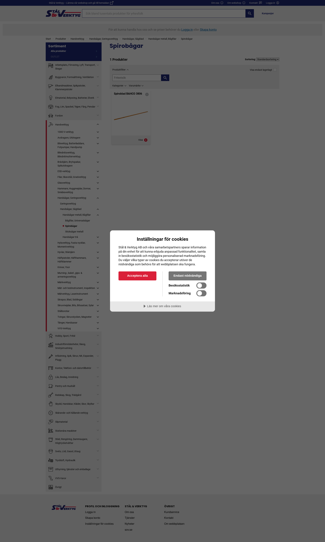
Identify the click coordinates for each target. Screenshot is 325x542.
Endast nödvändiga (188, 275)
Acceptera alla (137, 275)
